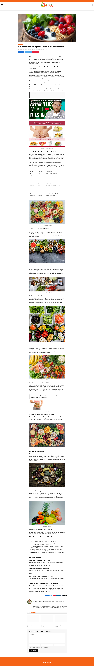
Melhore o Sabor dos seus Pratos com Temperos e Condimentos (32, 624)
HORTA (47, 9)
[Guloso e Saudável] (47, 5)
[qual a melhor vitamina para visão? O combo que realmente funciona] (47, 618)
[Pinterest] (19, 67)
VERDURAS (63, 9)
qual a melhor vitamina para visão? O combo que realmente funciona (46, 624)
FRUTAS (42, 9)
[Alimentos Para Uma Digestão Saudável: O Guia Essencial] (47, 28)
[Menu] (2, 5)
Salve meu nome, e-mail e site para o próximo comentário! (39, 647)
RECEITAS (52, 9)
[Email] (19, 69)
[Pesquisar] (92, 1)
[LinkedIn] (19, 64)
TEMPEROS (57, 9)
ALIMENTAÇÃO (31, 9)
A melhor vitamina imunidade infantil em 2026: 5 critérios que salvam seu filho (61, 624)
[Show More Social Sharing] (40, 52)
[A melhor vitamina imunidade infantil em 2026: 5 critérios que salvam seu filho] (61, 618)
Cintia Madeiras (25, 49)
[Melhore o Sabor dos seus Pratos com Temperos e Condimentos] (33, 618)
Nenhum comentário (36, 49)
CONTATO (90, 4)
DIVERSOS (38, 9)
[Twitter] (19, 62)
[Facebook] (19, 59)
